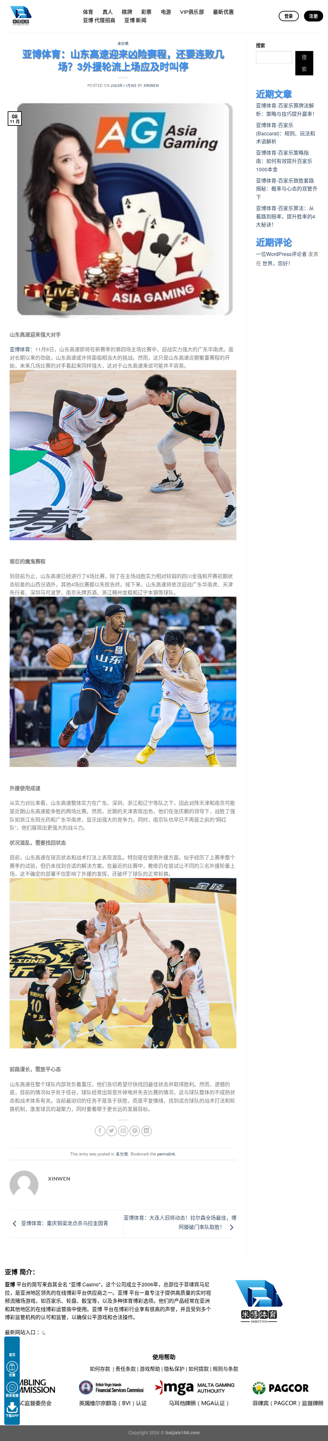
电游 (166, 12)
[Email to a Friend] (123, 1131)
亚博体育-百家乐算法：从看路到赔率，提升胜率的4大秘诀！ (285, 216)
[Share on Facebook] (100, 1131)
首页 (12, 1354)
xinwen (151, 85)
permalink (166, 1154)
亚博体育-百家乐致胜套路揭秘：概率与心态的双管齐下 (286, 188)
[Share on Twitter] (111, 1131)
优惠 (12, 1375)
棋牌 (127, 12)
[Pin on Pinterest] (134, 1131)
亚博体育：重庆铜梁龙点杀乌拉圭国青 (64, 1223)
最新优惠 (223, 12)
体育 (88, 12)
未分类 (123, 43)
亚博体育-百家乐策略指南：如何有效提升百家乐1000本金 (284, 161)
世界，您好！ (277, 263)
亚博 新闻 (135, 20)
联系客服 (12, 1395)
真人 (107, 12)
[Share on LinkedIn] (146, 1131)
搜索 (260, 45)
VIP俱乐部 (192, 12)
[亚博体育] (37, 16)
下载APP (12, 1415)
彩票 (146, 12)
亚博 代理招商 (99, 20)
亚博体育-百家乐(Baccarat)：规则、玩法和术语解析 (285, 133)
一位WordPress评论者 (281, 254)
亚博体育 (20, 349)
